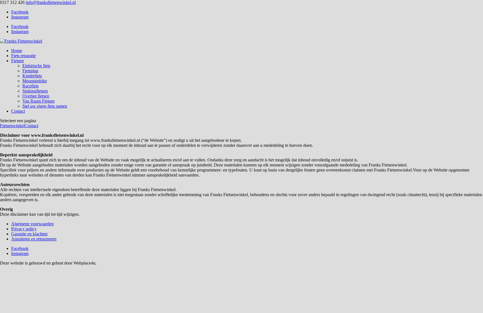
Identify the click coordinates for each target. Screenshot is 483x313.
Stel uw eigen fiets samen (44, 106)
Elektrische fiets (36, 65)
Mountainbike (34, 80)
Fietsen (17, 60)
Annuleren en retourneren (33, 239)
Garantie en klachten (29, 233)
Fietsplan (30, 70)
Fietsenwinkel (12, 125)
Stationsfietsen (35, 91)
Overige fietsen (35, 96)
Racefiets (30, 86)
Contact (18, 111)
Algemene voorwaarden (32, 223)
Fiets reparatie (23, 55)
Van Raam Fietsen (38, 101)
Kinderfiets (32, 75)
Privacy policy (24, 228)
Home (16, 50)
